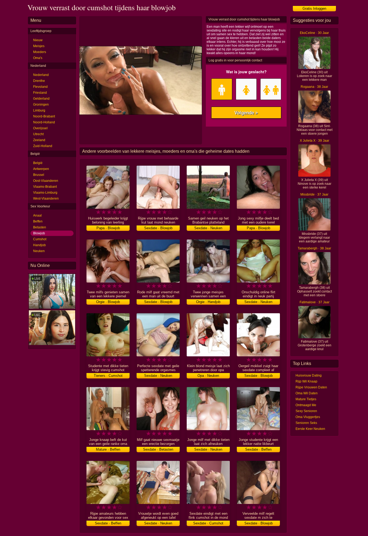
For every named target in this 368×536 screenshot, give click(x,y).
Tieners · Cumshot (108, 376)
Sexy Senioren (306, 411)
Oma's (37, 58)
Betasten (39, 227)
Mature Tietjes (306, 399)
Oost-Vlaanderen (45, 181)
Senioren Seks (306, 423)
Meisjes (38, 46)
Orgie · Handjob (208, 302)
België (38, 163)
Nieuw (38, 40)
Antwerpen (41, 169)
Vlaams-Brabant (45, 187)
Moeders (39, 52)
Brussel (38, 175)
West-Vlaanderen (46, 198)
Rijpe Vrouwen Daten (311, 387)
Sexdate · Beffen (258, 449)
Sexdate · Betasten (158, 449)
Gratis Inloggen (314, 8)
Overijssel (40, 128)
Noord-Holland (44, 122)
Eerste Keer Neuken (310, 429)
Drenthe (39, 81)
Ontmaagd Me (306, 405)
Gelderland (41, 98)
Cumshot (39, 239)
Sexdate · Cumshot (208, 523)
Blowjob (39, 233)
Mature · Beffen (108, 449)
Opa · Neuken (208, 376)
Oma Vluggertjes (308, 417)
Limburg (39, 110)
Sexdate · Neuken (208, 228)
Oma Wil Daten (307, 393)
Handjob (39, 245)
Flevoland (40, 87)
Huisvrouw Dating (309, 375)
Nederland (41, 75)
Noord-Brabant (44, 116)
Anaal (37, 215)
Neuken (39, 251)
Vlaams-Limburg (45, 192)
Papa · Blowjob (108, 228)
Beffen (38, 221)
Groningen (41, 104)
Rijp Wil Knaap (306, 381)
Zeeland (39, 140)
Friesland (40, 93)
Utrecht (38, 134)
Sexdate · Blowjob (158, 228)
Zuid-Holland (42, 146)
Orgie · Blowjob (108, 302)
